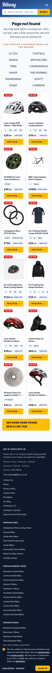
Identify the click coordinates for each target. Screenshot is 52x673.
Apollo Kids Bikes (10, 536)
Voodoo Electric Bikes (12, 597)
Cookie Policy (9, 493)
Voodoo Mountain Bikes (13, 614)
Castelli (39, 53)
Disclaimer (20, 668)
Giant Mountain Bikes (12, 641)
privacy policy (17, 655)
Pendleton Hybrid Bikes (13, 593)
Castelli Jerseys (10, 558)
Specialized (38, 59)
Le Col (13, 53)
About (6, 484)
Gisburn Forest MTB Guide (14, 514)
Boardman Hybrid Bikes (13, 571)
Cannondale (39, 66)
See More (41, 457)
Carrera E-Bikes (10, 584)
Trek (13, 66)
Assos (13, 59)
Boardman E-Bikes (11, 632)
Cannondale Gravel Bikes (14, 549)
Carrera (39, 85)
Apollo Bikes (8, 545)
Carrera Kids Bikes (11, 606)
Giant (13, 85)
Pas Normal (38, 72)
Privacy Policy (9, 488)
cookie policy (44, 652)
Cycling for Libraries (12, 510)
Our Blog (7, 501)
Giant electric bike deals (13, 541)
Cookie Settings (8, 668)
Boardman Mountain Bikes (14, 628)
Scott (38, 79)
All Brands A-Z (9, 506)
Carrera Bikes (9, 532)
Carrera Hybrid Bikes (12, 575)
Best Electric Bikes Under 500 (16, 645)
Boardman (13, 79)
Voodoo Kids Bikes (11, 601)
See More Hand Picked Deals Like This (21, 424)
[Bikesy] (9, 5)
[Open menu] (47, 5)
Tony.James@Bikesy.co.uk (15, 474)
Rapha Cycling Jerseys (13, 553)
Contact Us (8, 480)
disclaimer (20, 661)
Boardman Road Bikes (13, 636)
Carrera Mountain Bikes (13, 580)
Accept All (42, 668)
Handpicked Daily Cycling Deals (17, 528)
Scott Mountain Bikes (12, 610)
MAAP (13, 72)
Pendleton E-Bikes (11, 588)
